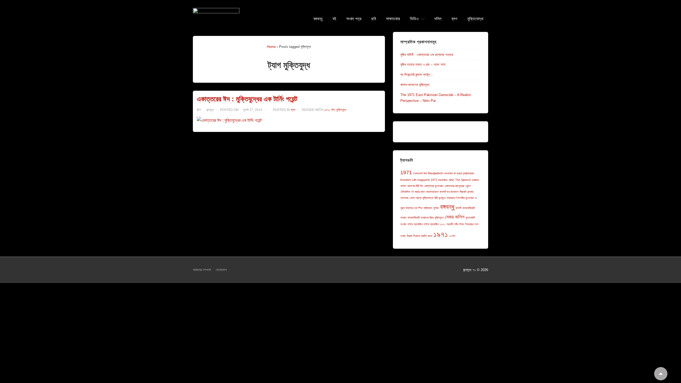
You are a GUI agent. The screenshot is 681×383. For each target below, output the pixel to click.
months (443, 179)
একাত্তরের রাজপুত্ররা (454, 186)
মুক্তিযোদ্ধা (475, 19)
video (475, 179)
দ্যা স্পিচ (418, 208)
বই (334, 19)
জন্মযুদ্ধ (442, 197)
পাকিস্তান (427, 208)
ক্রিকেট (463, 191)
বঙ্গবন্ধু (317, 19)
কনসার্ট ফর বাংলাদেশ (449, 191)
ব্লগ (454, 19)
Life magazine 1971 (424, 179)
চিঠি (436, 197)
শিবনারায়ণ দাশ (472, 224)
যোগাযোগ (221, 270)
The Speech (463, 179)
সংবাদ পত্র (353, 19)
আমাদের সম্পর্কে (202, 270)
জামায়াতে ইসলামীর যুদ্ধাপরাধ (460, 197)
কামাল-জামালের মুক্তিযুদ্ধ (414, 85)
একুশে (468, 186)
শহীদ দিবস (459, 224)
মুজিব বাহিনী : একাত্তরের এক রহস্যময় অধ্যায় (426, 55)
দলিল (437, 19)
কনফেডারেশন (432, 191)
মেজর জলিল (454, 217)
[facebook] (339, 271)
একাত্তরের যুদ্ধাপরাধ (433, 186)
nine (451, 179)
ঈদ (333, 110)
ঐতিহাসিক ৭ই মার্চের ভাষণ (412, 191)
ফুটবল (436, 208)
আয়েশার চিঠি (413, 186)
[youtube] (350, 271)
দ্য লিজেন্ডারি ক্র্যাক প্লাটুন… (416, 75)
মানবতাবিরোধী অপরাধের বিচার (421, 217)
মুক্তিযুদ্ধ (341, 110)
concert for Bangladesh (428, 173)
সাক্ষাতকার (393, 19)
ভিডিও (414, 19)
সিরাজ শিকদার (413, 236)
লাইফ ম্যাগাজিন (415, 224)
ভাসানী (458, 208)
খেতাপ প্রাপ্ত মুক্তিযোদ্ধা (421, 197)
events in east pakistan (459, 173)
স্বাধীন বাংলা (426, 236)
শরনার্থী (449, 224)
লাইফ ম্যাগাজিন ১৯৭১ (434, 224)
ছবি (373, 19)
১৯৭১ (327, 110)
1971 (406, 172)
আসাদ (403, 186)
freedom (405, 179)
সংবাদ (403, 236)
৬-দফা (452, 236)
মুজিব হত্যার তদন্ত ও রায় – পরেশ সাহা (423, 64)
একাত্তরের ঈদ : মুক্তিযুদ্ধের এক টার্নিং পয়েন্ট (247, 99)
